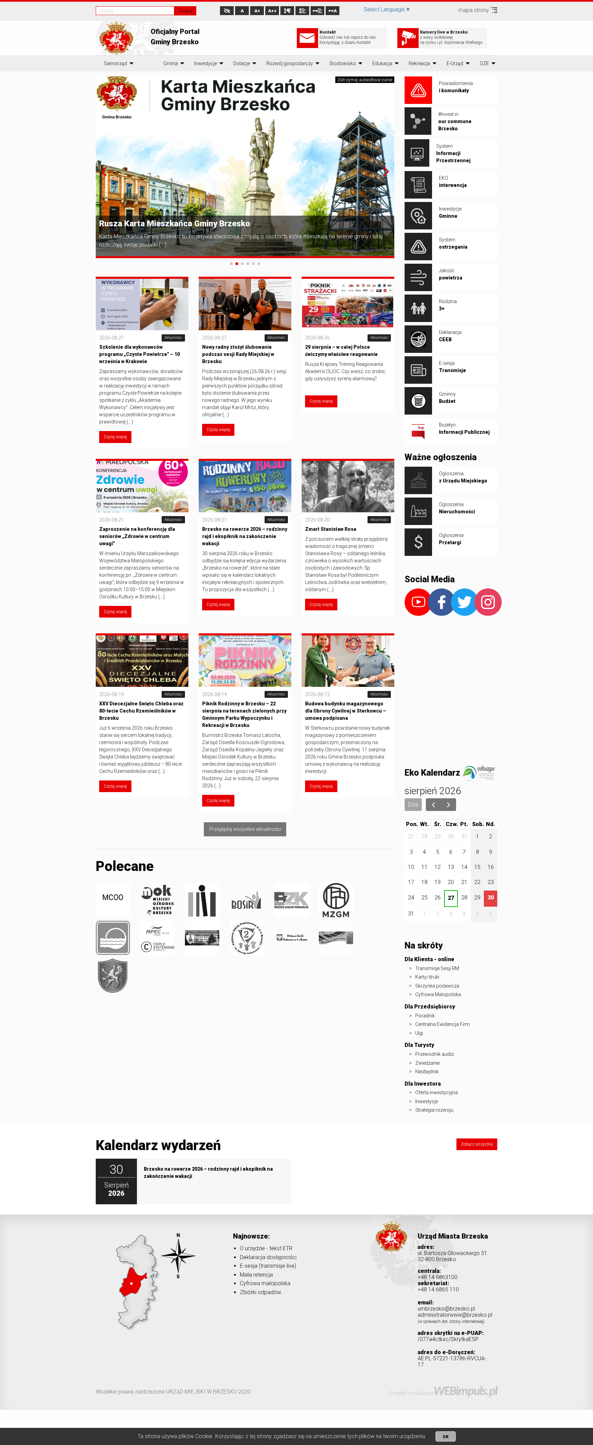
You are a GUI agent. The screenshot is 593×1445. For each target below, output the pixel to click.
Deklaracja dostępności (268, 1257)
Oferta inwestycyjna (436, 1092)
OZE (484, 63)
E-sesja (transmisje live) (268, 1266)
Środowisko (342, 63)
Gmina (170, 63)
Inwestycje (205, 63)
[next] (448, 804)
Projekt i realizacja (443, 1393)
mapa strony (474, 10)
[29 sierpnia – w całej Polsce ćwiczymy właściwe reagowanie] (348, 304)
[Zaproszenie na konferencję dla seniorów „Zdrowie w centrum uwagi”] (142, 486)
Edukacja (382, 63)
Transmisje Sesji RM (437, 968)
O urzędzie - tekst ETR (266, 1248)
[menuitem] (115, 63)
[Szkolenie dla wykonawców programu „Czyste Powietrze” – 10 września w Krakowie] (142, 304)
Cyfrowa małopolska (265, 1283)
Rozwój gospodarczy (289, 63)
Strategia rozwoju (434, 1110)
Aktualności (173, 337)
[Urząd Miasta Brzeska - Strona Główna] (391, 1246)
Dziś (413, 804)
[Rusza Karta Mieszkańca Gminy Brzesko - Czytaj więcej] (245, 167)
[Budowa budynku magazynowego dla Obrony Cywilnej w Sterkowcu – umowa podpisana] (348, 661)
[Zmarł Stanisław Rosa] (348, 486)
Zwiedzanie (427, 1063)
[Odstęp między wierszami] (302, 10)
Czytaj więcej (115, 436)
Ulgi (419, 1033)
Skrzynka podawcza (437, 986)
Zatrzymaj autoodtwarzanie (364, 79)
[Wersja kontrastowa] (227, 10)
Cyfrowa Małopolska (438, 994)
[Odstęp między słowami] (317, 10)
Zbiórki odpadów (260, 1292)
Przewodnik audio (434, 1054)
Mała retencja (256, 1274)
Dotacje (241, 63)
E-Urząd (454, 63)
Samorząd (115, 63)
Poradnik (425, 1015)
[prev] (433, 804)
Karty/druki (427, 977)
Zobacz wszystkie (477, 1144)
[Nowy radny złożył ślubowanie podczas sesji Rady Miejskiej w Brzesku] (245, 304)
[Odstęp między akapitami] (287, 10)
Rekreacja (419, 63)
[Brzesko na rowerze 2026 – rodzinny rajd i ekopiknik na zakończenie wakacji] (245, 486)
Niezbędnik (427, 1071)
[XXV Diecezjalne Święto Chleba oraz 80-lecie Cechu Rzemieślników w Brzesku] (142, 661)
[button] (103, 171)
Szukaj (185, 10)
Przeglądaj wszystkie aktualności (245, 829)
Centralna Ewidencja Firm (442, 1024)
